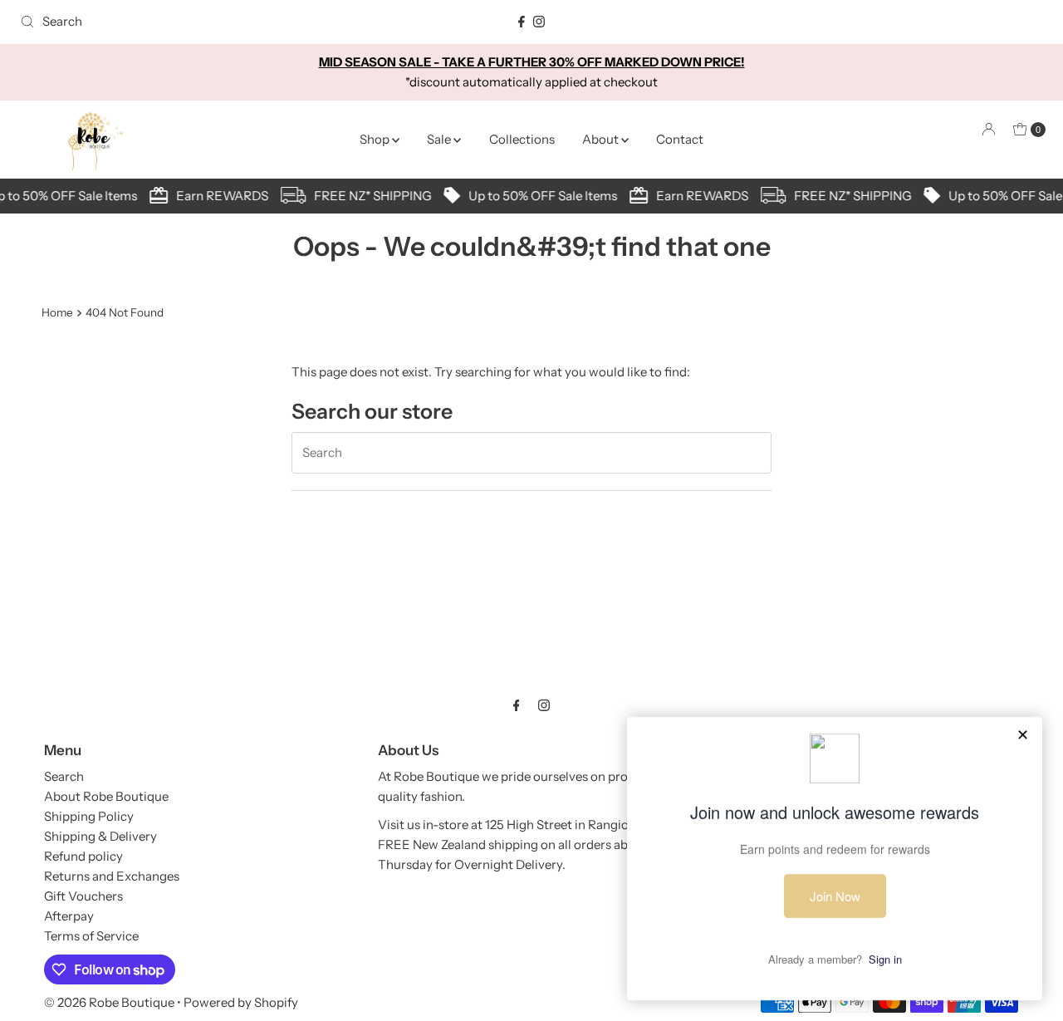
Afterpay (69, 916)
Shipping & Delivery (100, 836)
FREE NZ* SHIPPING (368, 196)
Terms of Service (91, 936)
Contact (679, 139)
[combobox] (181, 21)
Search (64, 776)
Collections (522, 139)
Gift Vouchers (83, 896)
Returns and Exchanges (111, 876)
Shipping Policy (89, 816)
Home (57, 312)
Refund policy (83, 856)
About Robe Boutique (106, 796)
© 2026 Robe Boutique (109, 1002)
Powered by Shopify (241, 1002)
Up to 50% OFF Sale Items (538, 196)
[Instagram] (539, 21)
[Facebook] (521, 21)
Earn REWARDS (218, 196)
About (601, 139)
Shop (376, 139)
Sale (440, 139)
